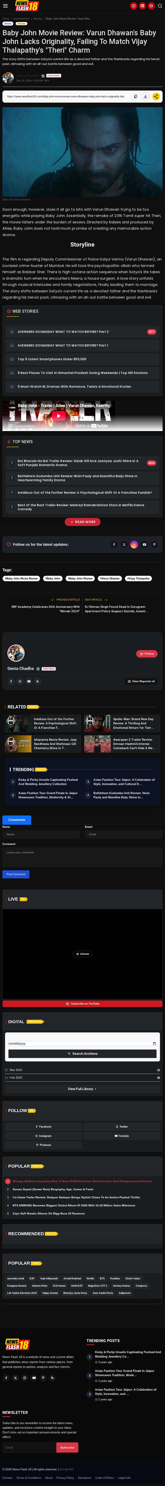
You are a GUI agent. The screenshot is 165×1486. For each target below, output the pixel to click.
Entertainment (21, 18)
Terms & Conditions (28, 1477)
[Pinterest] (43, 1378)
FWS (70, 1469)
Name (6, 826)
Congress (141, 1285)
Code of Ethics (104, 1477)
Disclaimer (84, 1477)
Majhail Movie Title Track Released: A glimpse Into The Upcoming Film (89, 579)
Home (5, 18)
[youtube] (28, 681)
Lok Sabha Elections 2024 (22, 1293)
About (49, 1477)
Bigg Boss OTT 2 (97, 1285)
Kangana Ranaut (16, 1285)
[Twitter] (15, 1378)
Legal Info (124, 1477)
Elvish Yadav (133, 1278)
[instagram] (20, 681)
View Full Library (82, 1089)
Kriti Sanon (59, 1285)
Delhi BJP (76, 1285)
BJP (32, 1278)
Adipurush (125, 1293)
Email (88, 826)
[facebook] (11, 681)
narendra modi (15, 1278)
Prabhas (115, 1278)
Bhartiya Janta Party (75, 1293)
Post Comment (15, 874)
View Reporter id (141, 681)
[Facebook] (6, 1378)
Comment (8, 844)
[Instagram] (24, 1378)
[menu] (5, 6)
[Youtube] (33, 1378)
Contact (7, 1477)
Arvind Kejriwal (72, 1278)
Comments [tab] (16, 820)
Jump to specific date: (23, 1037)
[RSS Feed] (37, 681)
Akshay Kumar (121, 1285)
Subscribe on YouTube (82, 1004)
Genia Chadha (20, 668)
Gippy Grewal (50, 1293)
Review (38, 18)
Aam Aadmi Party (103, 1293)
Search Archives (83, 1054)
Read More (82, 522)
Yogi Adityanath (49, 1278)
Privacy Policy (65, 1477)
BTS (102, 1278)
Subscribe (67, 1447)
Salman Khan (39, 1285)
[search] (160, 5)
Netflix (90, 1278)
